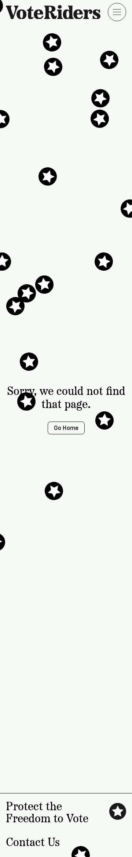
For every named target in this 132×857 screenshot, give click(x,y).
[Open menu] (117, 12)
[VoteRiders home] (57, 12)
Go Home (66, 427)
